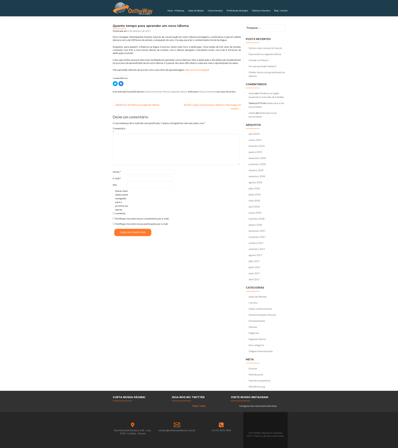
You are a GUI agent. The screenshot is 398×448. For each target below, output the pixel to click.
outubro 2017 (256, 242)
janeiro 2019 (255, 151)
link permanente (208, 91)
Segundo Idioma (179, 91)
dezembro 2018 (257, 158)
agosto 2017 (255, 255)
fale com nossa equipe (196, 69)
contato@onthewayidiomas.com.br (177, 430)
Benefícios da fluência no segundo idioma (136, 104)
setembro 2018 (257, 176)
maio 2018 (254, 200)
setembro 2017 (257, 248)
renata (252, 112)
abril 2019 (254, 133)
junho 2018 (254, 194)
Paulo (252, 93)
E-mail (117, 178)
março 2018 (255, 212)
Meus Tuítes (199, 405)
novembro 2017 (257, 236)
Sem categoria (256, 345)
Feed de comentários (260, 380)
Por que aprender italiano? (262, 66)
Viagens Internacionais (261, 351)
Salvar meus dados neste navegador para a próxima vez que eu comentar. (121, 202)
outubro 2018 (256, 170)
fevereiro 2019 (256, 145)
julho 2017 (254, 261)
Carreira (253, 302)
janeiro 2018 (255, 224)
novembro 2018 (257, 164)
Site (115, 184)
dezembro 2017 (257, 230)
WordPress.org (257, 386)
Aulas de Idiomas (258, 296)
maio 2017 (254, 273)
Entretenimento (257, 320)
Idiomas (253, 326)
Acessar (253, 368)
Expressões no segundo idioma (265, 54)
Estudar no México (259, 60)
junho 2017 (254, 267)
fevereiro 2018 (256, 218)
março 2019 (255, 139)
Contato (285, 10)
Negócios (254, 332)
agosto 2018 (255, 182)
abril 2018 (254, 206)
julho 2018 (254, 188)
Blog (278, 10)
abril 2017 (254, 279)
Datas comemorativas (260, 308)
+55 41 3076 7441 (221, 430)
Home (189, 10)
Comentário (119, 130)
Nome (117, 171)
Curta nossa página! (129, 397)
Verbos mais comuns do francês (265, 47)
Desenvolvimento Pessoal (157, 91)
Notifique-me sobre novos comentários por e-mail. (142, 218)
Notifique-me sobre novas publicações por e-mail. (141, 223)
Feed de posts (256, 374)
